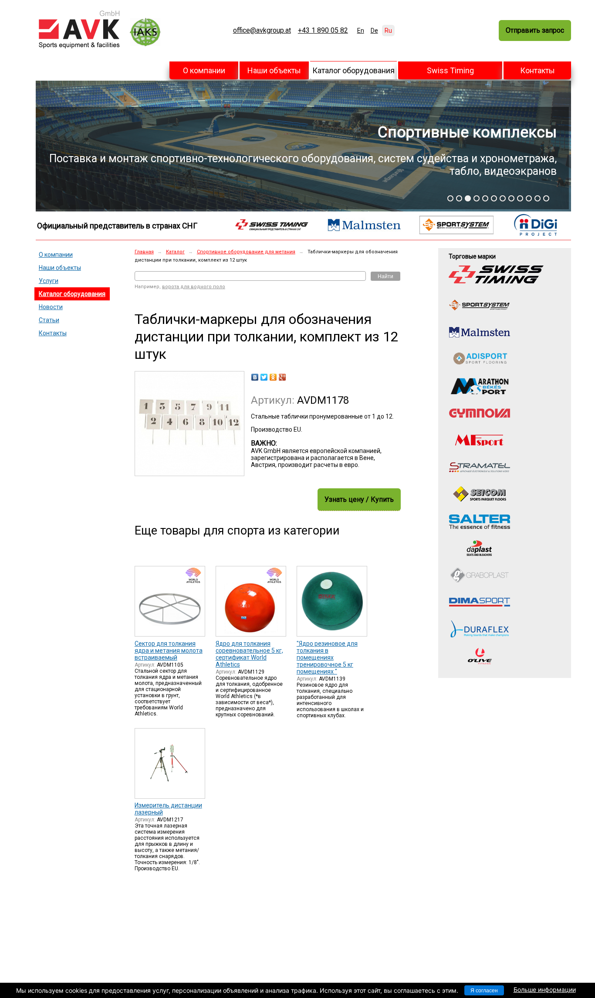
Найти (385, 276)
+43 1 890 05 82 (323, 30)
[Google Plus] (282, 377)
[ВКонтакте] (255, 377)
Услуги (48, 280)
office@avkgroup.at (262, 30)
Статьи (49, 320)
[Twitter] (264, 377)
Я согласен (484, 991)
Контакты (537, 70)
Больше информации (545, 989)
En (360, 30)
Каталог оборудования (353, 70)
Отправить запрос (535, 30)
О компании (204, 70)
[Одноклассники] (273, 377)
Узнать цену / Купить (359, 499)
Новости (51, 306)
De (374, 30)
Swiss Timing (450, 70)
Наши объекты (274, 70)
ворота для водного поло (193, 287)
